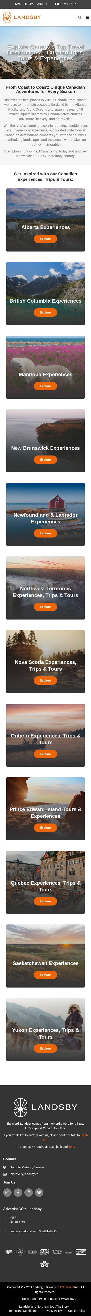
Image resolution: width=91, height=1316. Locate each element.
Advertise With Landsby (22, 1209)
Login (12, 1217)
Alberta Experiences (45, 227)
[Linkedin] (28, 1192)
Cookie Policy (76, 1310)
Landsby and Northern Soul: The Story (44, 1306)
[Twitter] (39, 1192)
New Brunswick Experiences (45, 448)
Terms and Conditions (23, 1310)
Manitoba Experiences (45, 374)
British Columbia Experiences (45, 301)
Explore (45, 239)
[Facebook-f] (18, 1192)
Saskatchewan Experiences (46, 963)
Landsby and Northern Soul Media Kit (33, 1231)
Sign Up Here (17, 1221)
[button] (79, 17)
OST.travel (67, 1287)
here (71, 1146)
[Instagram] (7, 1192)
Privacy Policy (53, 1310)
